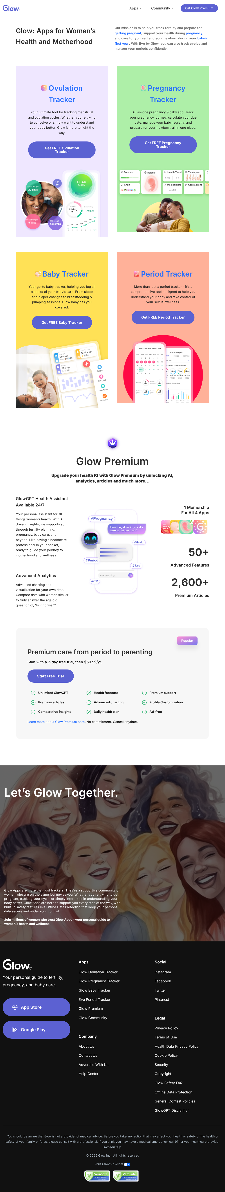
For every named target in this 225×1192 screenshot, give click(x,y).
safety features (28, 907)
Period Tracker (166, 274)
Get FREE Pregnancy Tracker (163, 145)
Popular (187, 641)
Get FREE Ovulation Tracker (62, 150)
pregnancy (194, 33)
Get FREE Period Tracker (163, 317)
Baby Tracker (65, 274)
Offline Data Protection (63, 907)
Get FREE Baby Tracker (62, 322)
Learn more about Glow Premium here (56, 722)
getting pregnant (128, 33)
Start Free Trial (50, 676)
